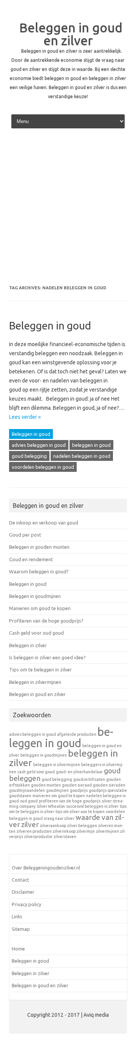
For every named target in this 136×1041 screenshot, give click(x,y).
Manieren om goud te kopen (40, 608)
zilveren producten (34, 831)
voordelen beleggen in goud (43, 467)
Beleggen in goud (50, 325)
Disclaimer (23, 891)
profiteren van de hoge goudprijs (69, 801)
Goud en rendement (31, 559)
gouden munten (46, 785)
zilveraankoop (53, 825)
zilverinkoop (64, 831)
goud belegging (29, 456)
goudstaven (20, 795)
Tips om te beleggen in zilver (40, 669)
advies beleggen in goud (39, 445)
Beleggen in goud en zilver (70, 33)
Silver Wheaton (51, 806)
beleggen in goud (91, 445)
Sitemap (21, 929)
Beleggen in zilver (28, 645)
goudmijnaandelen (27, 790)
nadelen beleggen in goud (81, 456)
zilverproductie (38, 836)
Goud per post (25, 534)
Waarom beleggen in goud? (39, 571)
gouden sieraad (77, 785)
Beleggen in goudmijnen (35, 596)
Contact (20, 879)
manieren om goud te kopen (58, 795)
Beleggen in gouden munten (39, 546)
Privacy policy (26, 904)
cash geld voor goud (36, 771)
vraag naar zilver (59, 818)
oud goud (29, 801)
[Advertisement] (68, 209)
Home (18, 948)
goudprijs (79, 790)
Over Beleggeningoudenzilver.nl (46, 867)
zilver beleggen (82, 825)
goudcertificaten (89, 779)
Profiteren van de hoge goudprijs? (46, 620)
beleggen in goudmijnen (43, 755)
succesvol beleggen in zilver (92, 806)
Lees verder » (25, 417)
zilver (30, 824)
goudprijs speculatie (108, 790)
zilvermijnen (107, 831)
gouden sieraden (109, 785)
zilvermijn (86, 831)
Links (17, 916)
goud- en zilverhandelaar (79, 771)
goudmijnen (57, 790)
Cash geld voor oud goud (36, 632)
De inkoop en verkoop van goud (43, 522)
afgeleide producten (76, 734)
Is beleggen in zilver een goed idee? (47, 657)
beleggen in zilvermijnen (56, 764)
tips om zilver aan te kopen (80, 811)
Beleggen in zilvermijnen (35, 682)
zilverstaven (65, 836)
